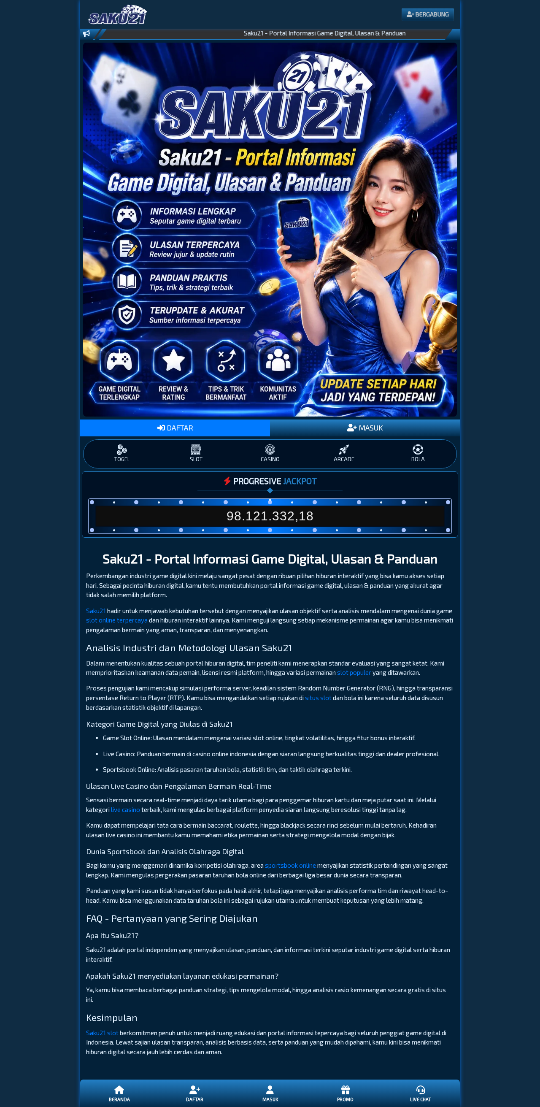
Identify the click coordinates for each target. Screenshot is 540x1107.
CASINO (270, 459)
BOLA (418, 459)
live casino (125, 809)
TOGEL (122, 459)
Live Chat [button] (420, 1099)
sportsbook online (290, 865)
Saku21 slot (102, 1033)
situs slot (318, 697)
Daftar (194, 1099)
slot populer (354, 672)
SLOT (196, 459)
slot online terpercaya (117, 620)
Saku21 (96, 610)
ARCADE (344, 459)
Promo (345, 1099)
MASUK (370, 427)
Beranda (119, 1099)
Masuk (270, 1099)
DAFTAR (179, 427)
